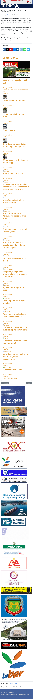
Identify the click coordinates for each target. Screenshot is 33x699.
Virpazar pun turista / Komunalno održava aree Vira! (14, 215)
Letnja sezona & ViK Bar (14, 100)
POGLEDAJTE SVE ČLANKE (10, 378)
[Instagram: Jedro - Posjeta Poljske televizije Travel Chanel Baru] (17, 49)
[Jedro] (10, 6)
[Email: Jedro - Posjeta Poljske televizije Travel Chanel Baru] (14, 49)
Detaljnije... (5, 93)
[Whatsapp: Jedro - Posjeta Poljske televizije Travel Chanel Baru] (24, 49)
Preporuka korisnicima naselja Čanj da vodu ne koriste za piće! (14, 245)
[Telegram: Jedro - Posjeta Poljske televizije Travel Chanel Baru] (28, 49)
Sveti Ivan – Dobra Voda (14, 173)
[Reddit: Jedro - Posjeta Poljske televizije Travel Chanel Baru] (21, 49)
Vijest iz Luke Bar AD (12, 370)
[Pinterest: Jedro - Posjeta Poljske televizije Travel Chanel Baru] (11, 49)
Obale (8, 15)
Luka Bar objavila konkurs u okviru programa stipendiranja (15, 356)
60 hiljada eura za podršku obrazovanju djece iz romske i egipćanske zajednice (16, 186)
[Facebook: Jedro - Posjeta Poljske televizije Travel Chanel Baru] (4, 49)
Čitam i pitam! (9, 130)
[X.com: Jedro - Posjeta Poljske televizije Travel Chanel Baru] (7, 49)
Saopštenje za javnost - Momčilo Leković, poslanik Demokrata (15, 274)
